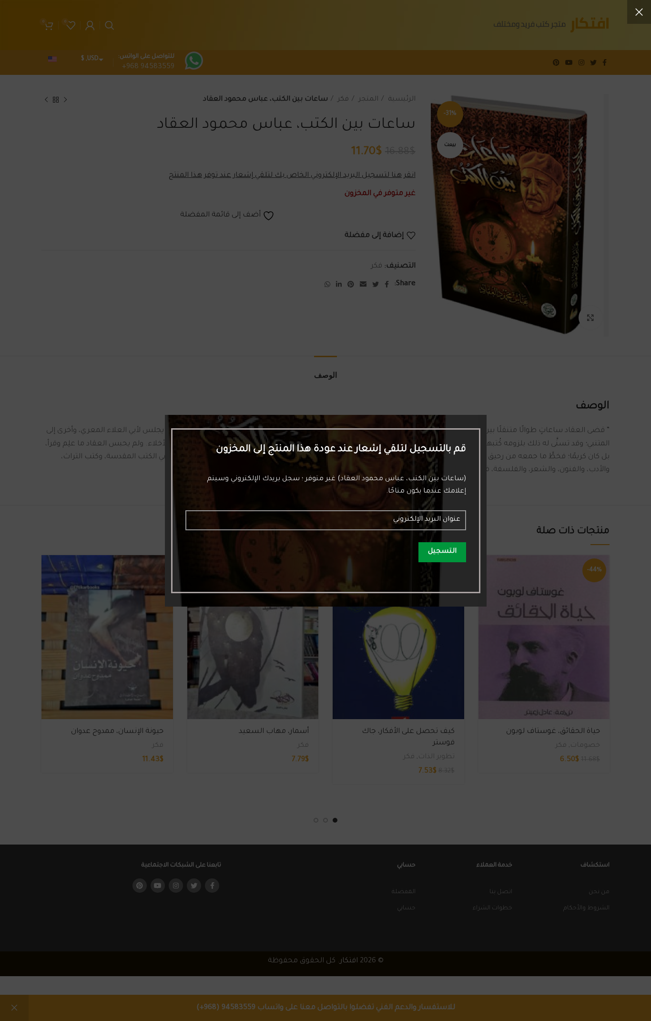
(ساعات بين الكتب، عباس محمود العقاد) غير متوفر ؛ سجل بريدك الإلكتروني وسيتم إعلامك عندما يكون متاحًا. (336, 485)
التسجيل (442, 552)
